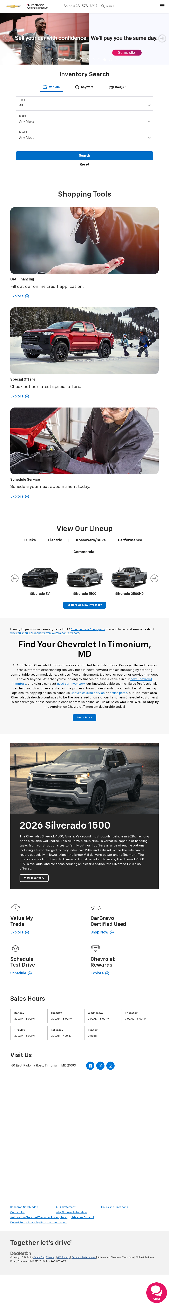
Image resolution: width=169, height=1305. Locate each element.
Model (23, 132)
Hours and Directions (114, 1207)
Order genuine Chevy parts (88, 629)
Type (22, 100)
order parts (118, 693)
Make (22, 116)
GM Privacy (63, 1257)
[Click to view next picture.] (162, 38)
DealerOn (38, 1257)
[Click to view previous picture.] (7, 38)
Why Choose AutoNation (71, 1212)
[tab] (51, 87)
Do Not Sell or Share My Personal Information (38, 1222)
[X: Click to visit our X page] (100, 1066)
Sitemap (50, 1257)
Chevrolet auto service (88, 693)
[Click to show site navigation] (162, 6)
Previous (14, 578)
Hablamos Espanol (82, 1217)
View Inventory (34, 878)
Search (84, 155)
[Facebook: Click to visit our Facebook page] (90, 1066)
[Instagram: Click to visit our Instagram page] (110, 1066)
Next (154, 578)
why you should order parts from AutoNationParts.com (44, 633)
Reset (84, 164)
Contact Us (17, 1212)
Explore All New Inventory (84, 605)
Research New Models (24, 1207)
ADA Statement (65, 1207)
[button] (53, 59)
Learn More (84, 717)
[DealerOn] (20, 1253)
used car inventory (71, 683)
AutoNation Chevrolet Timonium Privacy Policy (39, 1217)
